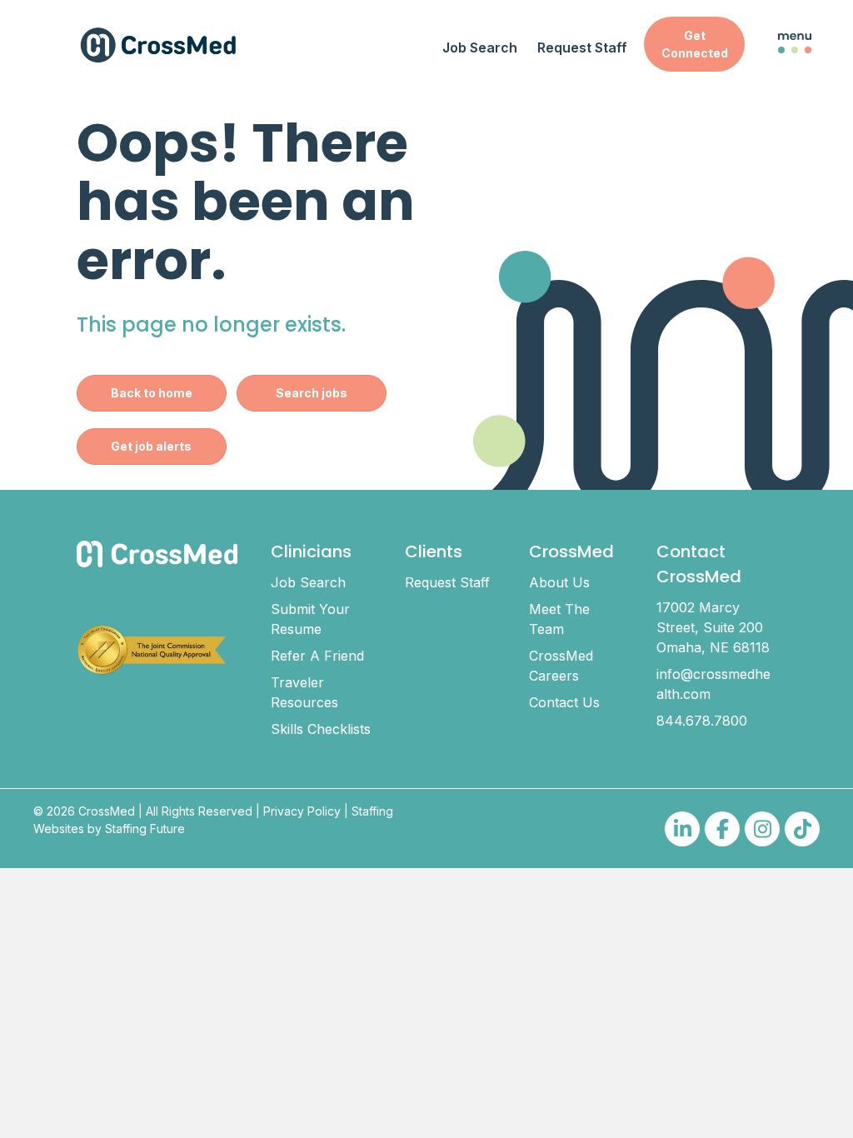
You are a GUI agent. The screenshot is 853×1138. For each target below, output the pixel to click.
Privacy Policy (302, 811)
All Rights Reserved (199, 811)
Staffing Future (145, 828)
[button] (694, 44)
